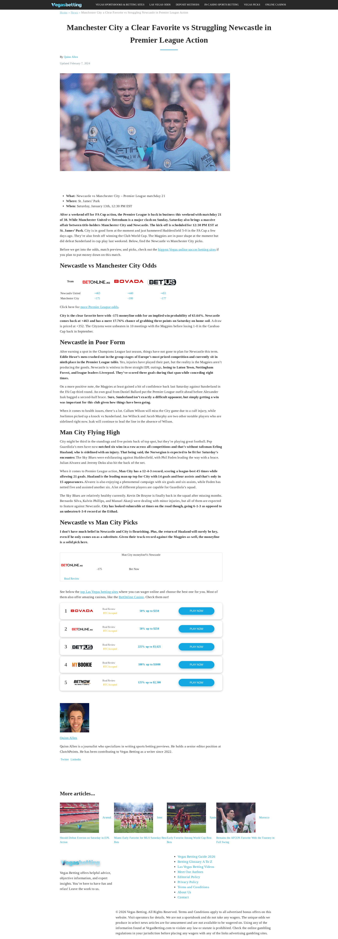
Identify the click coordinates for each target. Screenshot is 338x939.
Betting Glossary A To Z (195, 862)
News (74, 12)
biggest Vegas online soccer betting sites (187, 249)
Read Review (108, 609)
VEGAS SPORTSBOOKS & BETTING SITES (120, 4)
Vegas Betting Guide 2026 (196, 856)
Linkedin (75, 759)
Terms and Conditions (193, 887)
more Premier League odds (99, 307)
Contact (183, 897)
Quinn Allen (71, 57)
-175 (97, 298)
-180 (130, 298)
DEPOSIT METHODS (187, 4)
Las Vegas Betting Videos (196, 867)
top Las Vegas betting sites (99, 592)
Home (63, 12)
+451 (163, 293)
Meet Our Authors (190, 872)
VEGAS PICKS (252, 4)
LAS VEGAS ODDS (160, 4)
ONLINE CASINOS (275, 4)
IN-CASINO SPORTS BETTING (221, 4)
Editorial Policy (189, 877)
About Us (184, 892)
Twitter (64, 759)
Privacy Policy (188, 882)
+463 (97, 293)
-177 (163, 298)
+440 (130, 293)
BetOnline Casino (131, 597)
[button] (141, 567)
